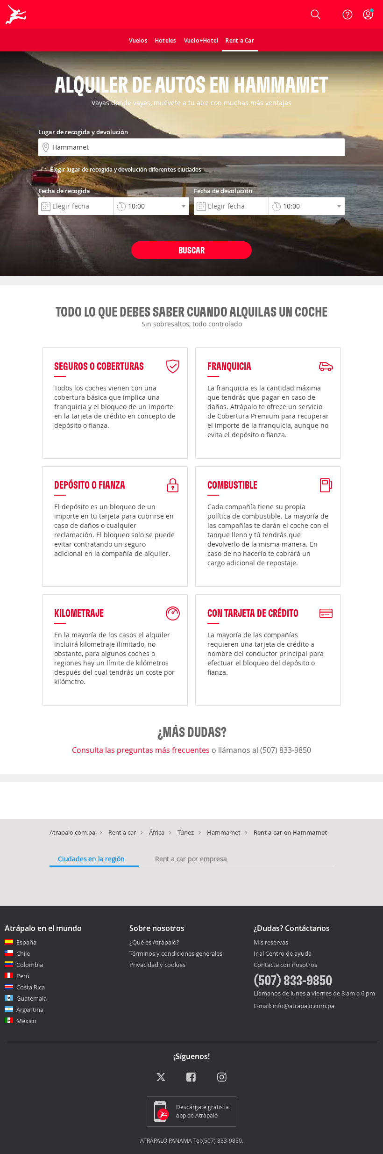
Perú (22, 976)
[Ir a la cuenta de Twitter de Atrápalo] (161, 1077)
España (26, 942)
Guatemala (31, 998)
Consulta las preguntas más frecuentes (142, 750)
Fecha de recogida (64, 191)
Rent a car (122, 832)
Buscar (191, 250)
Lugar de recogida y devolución (83, 132)
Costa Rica (30, 987)
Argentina (29, 1009)
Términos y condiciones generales (175, 953)
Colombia (29, 964)
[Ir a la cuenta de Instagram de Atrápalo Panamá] (222, 1077)
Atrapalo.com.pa (72, 832)
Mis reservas (271, 942)
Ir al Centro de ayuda (283, 954)
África (156, 832)
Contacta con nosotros (285, 965)
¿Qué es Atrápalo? (154, 942)
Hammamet (224, 832)
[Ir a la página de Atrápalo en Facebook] (191, 1077)
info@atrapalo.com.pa (303, 1006)
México (26, 1021)
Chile (23, 953)
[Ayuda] (347, 14)
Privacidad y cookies (157, 964)
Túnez (185, 832)
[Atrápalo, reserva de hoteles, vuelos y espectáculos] (17, 14)
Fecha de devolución (223, 191)
